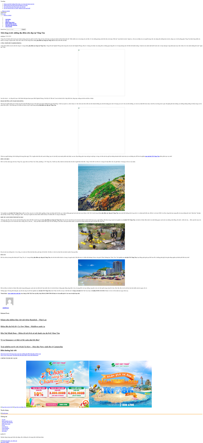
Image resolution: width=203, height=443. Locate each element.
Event (3, 425)
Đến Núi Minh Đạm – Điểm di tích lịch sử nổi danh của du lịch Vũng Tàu (30, 333)
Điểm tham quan (6, 424)
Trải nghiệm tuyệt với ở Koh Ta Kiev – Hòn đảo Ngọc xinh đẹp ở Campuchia (32, 347)
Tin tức (3, 419)
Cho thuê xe (5, 426)
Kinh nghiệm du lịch (7, 421)
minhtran (3, 36)
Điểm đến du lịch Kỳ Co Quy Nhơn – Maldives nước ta (23, 326)
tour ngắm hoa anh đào (14, 293)
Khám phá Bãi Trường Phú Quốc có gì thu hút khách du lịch (19, 4)
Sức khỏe (4, 431)
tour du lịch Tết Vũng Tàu (152, 156)
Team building (5, 428)
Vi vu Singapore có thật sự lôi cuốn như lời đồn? (20, 340)
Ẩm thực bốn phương (7, 422)
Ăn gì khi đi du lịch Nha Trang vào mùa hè (14, 7)
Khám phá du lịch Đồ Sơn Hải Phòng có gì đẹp (16, 5)
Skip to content (6, 11)
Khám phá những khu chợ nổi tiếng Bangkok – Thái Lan (23, 320)
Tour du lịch (8, 26)
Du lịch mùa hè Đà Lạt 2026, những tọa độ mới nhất (17, 8)
